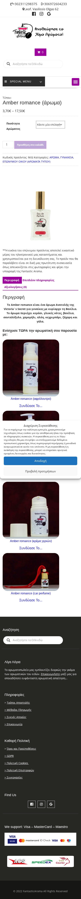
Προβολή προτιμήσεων (40, 471)
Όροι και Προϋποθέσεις (21, 748)
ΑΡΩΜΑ (54, 157)
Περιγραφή (11, 280)
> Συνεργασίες (14, 777)
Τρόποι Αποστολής (18, 702)
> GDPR (9, 756)
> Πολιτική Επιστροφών (19, 770)
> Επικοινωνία (13, 724)
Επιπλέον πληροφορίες (38, 280)
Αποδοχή (40, 461)
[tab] (12, 280)
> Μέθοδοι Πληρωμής (18, 710)
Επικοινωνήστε (50, 674)
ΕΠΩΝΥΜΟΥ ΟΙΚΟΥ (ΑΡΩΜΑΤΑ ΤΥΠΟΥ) (26, 161)
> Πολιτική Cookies (17, 763)
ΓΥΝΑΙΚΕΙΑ (66, 157)
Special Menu (20, 81)
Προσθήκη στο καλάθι (30, 144)
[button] (75, 82)
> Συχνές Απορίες (15, 717)
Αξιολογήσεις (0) (15, 287)
